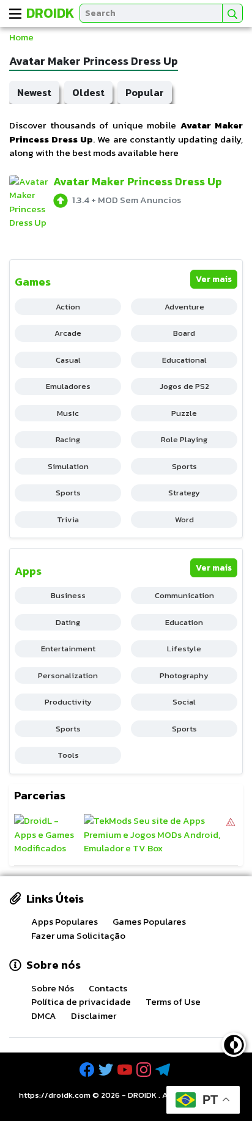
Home (21, 37)
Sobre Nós (52, 988)
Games (33, 281)
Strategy (184, 492)
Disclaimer (93, 1015)
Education (184, 622)
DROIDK (142, 1095)
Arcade (67, 333)
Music (68, 413)
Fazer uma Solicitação (78, 935)
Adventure (184, 307)
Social (184, 702)
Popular (144, 92)
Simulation (68, 466)
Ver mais (214, 279)
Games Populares (149, 921)
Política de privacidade (81, 1001)
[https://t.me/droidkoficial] (163, 1070)
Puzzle (184, 413)
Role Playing (184, 439)
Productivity (68, 702)
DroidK (50, 13)
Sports (184, 466)
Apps (28, 571)
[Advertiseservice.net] (230, 835)
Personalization (68, 675)
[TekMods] (154, 835)
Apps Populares (64, 921)
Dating (68, 622)
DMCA (43, 1015)
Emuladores (68, 386)
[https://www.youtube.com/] (126, 1070)
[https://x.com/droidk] (107, 1070)
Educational (184, 360)
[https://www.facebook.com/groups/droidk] (88, 1070)
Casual (68, 360)
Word (184, 519)
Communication (184, 595)
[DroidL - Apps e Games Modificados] (47, 835)
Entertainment (68, 648)
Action (68, 307)
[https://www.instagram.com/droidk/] (145, 1070)
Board (184, 333)
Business (68, 595)
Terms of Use (173, 1001)
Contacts (108, 988)
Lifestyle (184, 648)
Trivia (68, 519)
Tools (68, 755)
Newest (34, 92)
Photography (184, 675)
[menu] (15, 13)
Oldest (88, 92)
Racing (68, 439)
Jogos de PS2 (184, 386)
